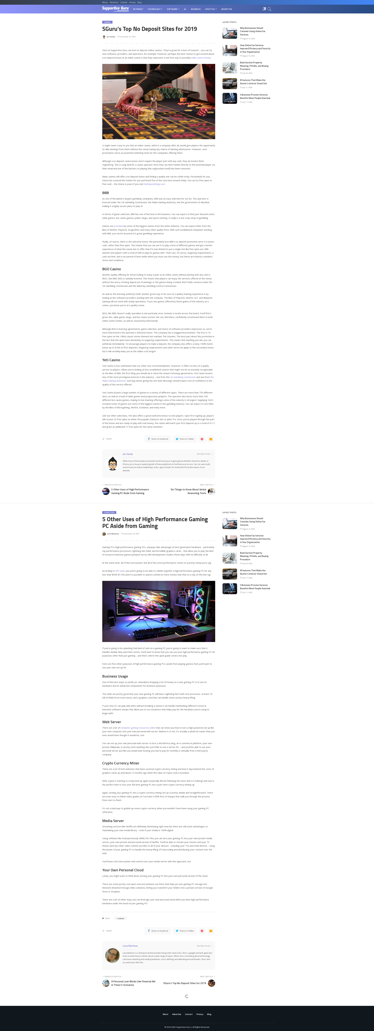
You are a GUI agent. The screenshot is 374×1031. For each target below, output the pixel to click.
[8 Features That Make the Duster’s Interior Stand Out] (230, 83)
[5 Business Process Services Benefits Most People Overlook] (230, 98)
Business (108, 1004)
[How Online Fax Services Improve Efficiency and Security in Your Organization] (230, 50)
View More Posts (203, 454)
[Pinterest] (202, 439)
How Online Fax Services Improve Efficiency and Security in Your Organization (255, 49)
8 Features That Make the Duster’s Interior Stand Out (253, 81)
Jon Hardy (111, 36)
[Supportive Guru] (115, 9)
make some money (200, 57)
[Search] (269, 9)
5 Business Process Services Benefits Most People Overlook (255, 96)
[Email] (210, 439)
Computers (109, 512)
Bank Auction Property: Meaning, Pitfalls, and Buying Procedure (254, 66)
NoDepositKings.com (154, 184)
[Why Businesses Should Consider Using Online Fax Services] (230, 33)
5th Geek (120, 570)
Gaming (107, 22)
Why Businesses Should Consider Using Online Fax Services (252, 31)
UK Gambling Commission (183, 377)
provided (118, 225)
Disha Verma (112, 1025)
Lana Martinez (113, 534)
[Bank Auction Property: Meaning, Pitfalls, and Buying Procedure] (230, 67)
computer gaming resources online (138, 727)
